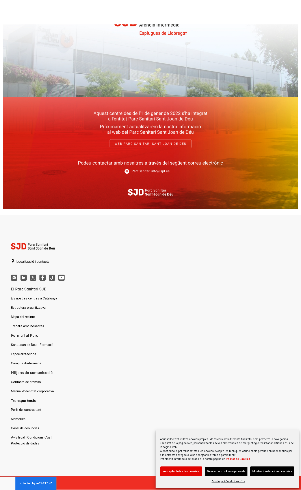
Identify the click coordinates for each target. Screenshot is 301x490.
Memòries (18, 419)
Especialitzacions (23, 354)
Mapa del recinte (23, 317)
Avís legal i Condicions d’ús (228, 481)
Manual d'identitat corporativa (32, 391)
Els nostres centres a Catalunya (34, 298)
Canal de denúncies (25, 428)
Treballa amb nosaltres (27, 326)
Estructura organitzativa (28, 308)
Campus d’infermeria (26, 363)
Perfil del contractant (26, 410)
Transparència (23, 400)
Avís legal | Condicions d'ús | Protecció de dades (31, 440)
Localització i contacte (33, 262)
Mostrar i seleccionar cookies (272, 471)
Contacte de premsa (26, 382)
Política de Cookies (238, 459)
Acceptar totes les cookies (181, 471)
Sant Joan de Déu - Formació (32, 345)
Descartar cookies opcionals (226, 471)
